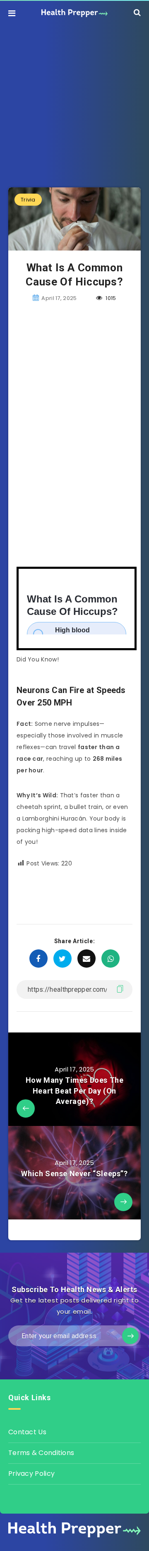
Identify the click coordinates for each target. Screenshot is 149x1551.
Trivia (28, 200)
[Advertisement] (74, 100)
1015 (110, 298)
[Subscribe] (130, 1335)
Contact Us (27, 1432)
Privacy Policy (31, 1473)
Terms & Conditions (41, 1453)
